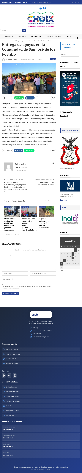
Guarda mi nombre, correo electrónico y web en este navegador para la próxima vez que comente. (27, 288)
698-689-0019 (37, 334)
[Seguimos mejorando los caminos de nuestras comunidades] (46, 211)
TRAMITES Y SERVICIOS (54, 36)
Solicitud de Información (13, 401)
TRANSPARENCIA (36, 36)
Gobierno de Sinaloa (12, 363)
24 (61, 264)
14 (73, 257)
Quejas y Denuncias (12, 387)
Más (48, 2)
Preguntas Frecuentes (12, 396)
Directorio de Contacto (12, 411)
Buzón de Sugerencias (12, 406)
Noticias (53, 59)
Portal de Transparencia (13, 354)
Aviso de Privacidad (11, 415)
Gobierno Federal (11, 359)
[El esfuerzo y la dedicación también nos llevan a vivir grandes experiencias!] (12, 211)
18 (64, 260)
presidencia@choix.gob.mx (41, 337)
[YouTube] (41, 8)
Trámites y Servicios (12, 349)
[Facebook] (37, 8)
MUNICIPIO (8, 36)
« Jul (61, 270)
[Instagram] (44, 8)
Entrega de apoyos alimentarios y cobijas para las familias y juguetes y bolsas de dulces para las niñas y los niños (15, 187)
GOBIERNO (21, 36)
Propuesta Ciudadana (12, 392)
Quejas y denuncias (40, 2)
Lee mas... (63, 200)
